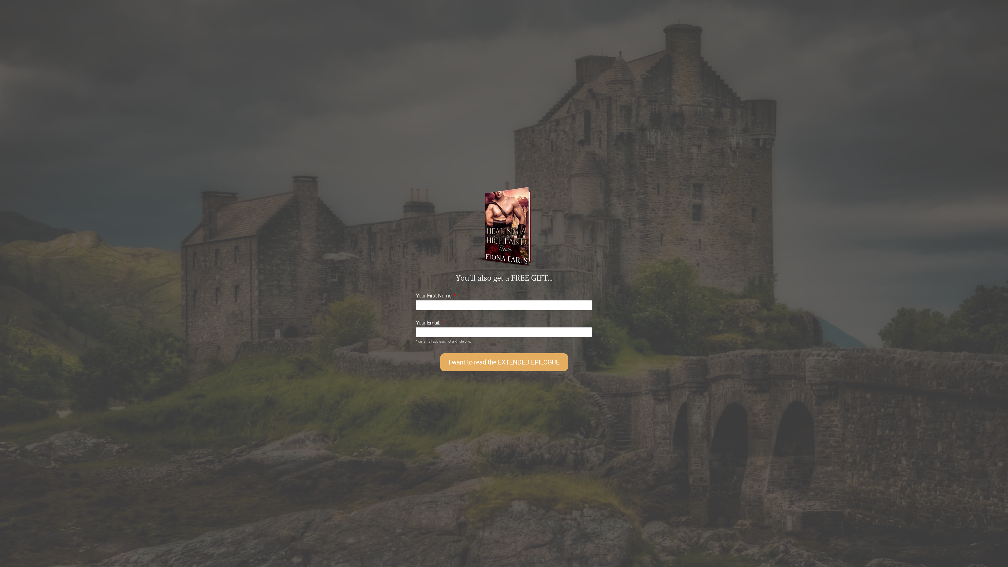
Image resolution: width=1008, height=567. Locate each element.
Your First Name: (436, 296)
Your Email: (430, 323)
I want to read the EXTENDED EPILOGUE (504, 362)
